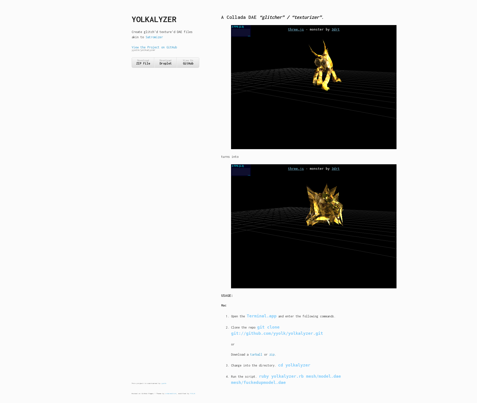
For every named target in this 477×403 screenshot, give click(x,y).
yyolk (163, 383)
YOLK (193, 393)
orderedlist (170, 393)
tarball (256, 354)
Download (143, 62)
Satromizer (154, 37)
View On (188, 62)
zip (272, 354)
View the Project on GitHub (154, 48)
